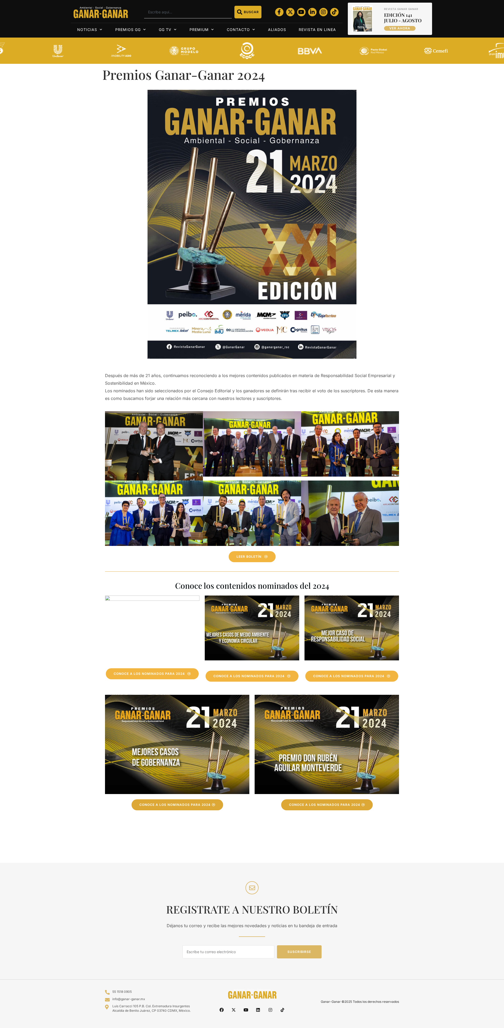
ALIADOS (277, 29)
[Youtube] (301, 12)
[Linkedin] (258, 1010)
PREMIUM (199, 29)
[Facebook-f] (279, 12)
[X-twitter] (290, 12)
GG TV (165, 29)
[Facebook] (222, 1010)
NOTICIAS (87, 29)
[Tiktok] (334, 12)
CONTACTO (238, 29)
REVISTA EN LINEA (317, 29)
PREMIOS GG (128, 29)
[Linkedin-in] (312, 12)
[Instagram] (323, 12)
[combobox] (188, 12)
